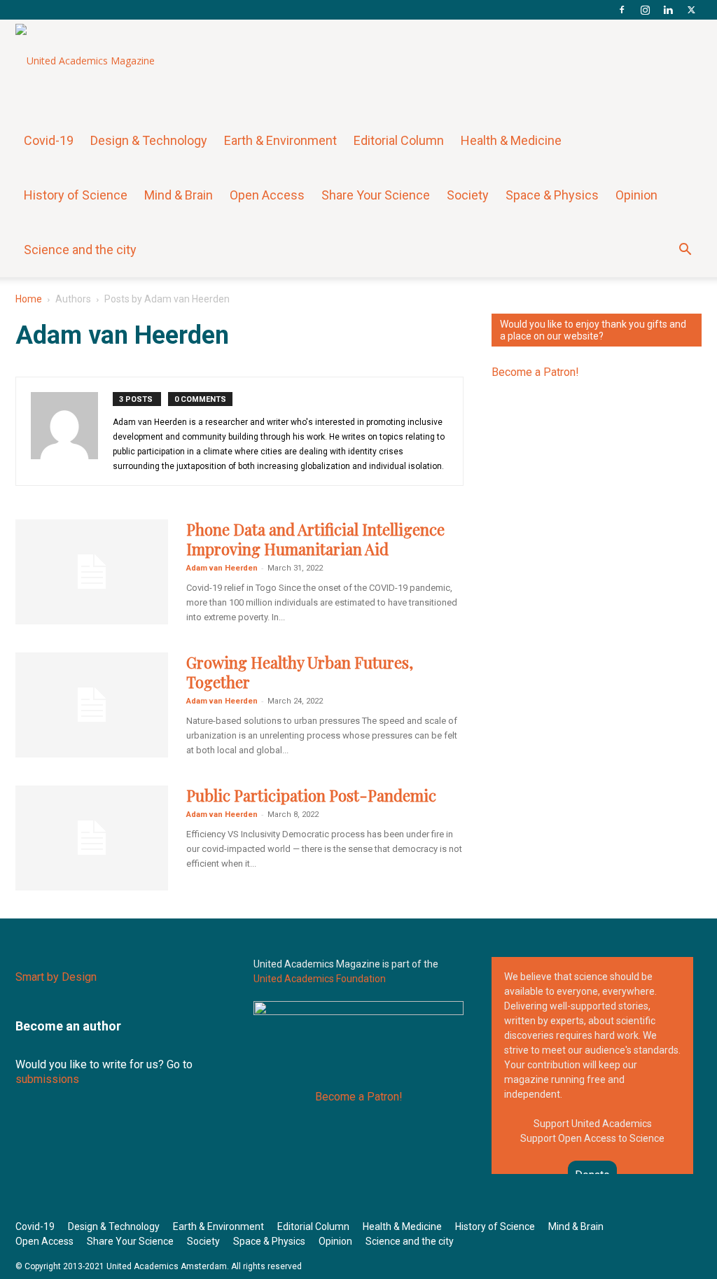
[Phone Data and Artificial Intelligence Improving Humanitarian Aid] (91, 571)
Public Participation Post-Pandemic (311, 795)
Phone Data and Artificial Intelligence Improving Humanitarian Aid (315, 539)
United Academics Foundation (319, 978)
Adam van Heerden (222, 568)
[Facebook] (621, 10)
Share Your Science (375, 195)
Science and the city (80, 249)
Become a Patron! (535, 372)
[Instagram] (644, 10)
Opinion (636, 195)
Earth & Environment (280, 140)
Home (28, 299)
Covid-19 (49, 140)
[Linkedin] (667, 10)
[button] (685, 251)
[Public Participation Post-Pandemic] (91, 837)
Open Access (267, 195)
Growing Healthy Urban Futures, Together (299, 672)
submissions (47, 1079)
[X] (691, 10)
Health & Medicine (511, 140)
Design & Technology (148, 140)
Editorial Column (399, 140)
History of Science (75, 195)
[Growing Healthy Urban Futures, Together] (91, 704)
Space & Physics (552, 195)
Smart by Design (56, 977)
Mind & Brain (178, 195)
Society (468, 195)
